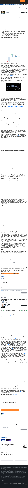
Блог (15, 458)
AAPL (6, 354)
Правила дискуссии (3, 294)
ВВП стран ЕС (8, 48)
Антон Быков (7, 304)
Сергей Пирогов (8, 11)
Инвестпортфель (17, 461)
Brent (19, 335)
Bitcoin (9, 344)
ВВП (21, 74)
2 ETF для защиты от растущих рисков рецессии (15, 106)
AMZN (25, 353)
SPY (14, 360)
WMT (12, 348)
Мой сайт (11, 305)
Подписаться (24, 12)
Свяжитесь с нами (3, 461)
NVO (24, 193)
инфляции (11, 75)
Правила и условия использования (4, 483)
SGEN (7, 225)
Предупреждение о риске (21, 483)
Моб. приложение (17, 459)
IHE (18, 135)
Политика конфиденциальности (13, 483)
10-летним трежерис (18, 338)
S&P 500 (8, 314)
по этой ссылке (14, 394)
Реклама (2, 459)
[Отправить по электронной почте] (7, 276)
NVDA (21, 391)
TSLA (13, 354)
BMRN (20, 205)
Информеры (16, 462)
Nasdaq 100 (10, 315)
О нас (1, 458)
